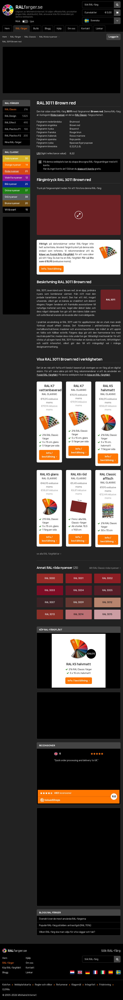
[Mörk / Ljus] (25, 21)
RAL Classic (16, 109)
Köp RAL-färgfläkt (50, 629)
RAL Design (16, 116)
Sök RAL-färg (111, 950)
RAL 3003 (50, 590)
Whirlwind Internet (27, 995)
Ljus (32, 21)
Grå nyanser (16, 197)
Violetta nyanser (16, 177)
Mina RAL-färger (13, 142)
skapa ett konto (86, 169)
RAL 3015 (107, 614)
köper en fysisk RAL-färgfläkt (56, 254)
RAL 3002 (107, 578)
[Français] (95, 972)
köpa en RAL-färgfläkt (98, 375)
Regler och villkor (43, 984)
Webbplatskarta (22, 984)
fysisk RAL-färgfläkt (47, 375)
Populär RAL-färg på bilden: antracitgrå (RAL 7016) (65, 925)
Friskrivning (105, 984)
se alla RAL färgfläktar (48, 553)
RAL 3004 (79, 590)
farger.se (17, 950)
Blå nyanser (16, 184)
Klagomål (76, 984)
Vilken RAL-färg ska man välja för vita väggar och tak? (67, 932)
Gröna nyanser (16, 190)
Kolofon (6, 984)
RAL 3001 (78, 578)
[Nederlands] (72, 972)
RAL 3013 (50, 614)
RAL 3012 (107, 602)
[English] (80, 972)
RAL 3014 (78, 614)
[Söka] (117, 4)
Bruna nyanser (16, 203)
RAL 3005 (107, 590)
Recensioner (47, 745)
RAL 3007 (50, 602)
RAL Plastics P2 (16, 135)
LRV (39, 153)
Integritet (90, 984)
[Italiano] (103, 972)
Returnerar (62, 984)
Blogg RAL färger (50, 912)
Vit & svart (16, 209)
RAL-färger (12, 103)
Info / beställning (51, 268)
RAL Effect (16, 122)
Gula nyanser (16, 158)
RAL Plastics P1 (16, 129)
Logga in (113, 36)
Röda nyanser (16, 171)
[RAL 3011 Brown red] (79, 215)
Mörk (18, 21)
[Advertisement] (61, 70)
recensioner (62, 793)
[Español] (110, 972)
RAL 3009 (79, 602)
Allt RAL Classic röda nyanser (104, 568)
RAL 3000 (50, 578)
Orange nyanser (16, 165)
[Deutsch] (87, 972)
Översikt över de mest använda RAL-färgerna (62, 919)
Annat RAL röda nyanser (57, 567)
